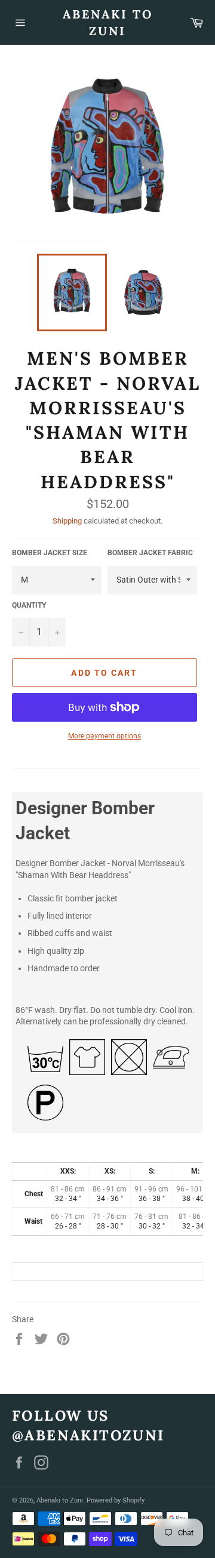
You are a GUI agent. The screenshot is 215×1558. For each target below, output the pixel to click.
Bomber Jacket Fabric (150, 553)
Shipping (67, 520)
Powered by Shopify (116, 1500)
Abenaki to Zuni (108, 22)
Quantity (29, 605)
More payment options (104, 736)
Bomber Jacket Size (49, 553)
